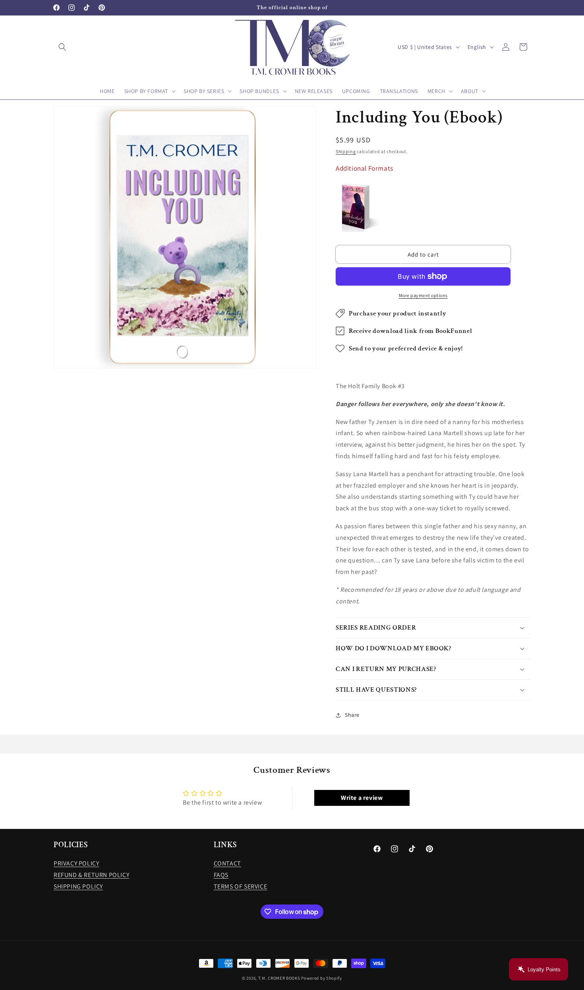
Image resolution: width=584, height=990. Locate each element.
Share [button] (352, 714)
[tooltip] (359, 206)
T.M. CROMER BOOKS (279, 978)
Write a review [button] (362, 798)
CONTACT (227, 863)
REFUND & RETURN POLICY (91, 875)
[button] (62, 47)
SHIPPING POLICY (78, 886)
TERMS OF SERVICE (240, 886)
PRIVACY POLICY (76, 863)
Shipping (346, 151)
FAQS (221, 875)
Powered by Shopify (321, 978)
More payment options (423, 295)
